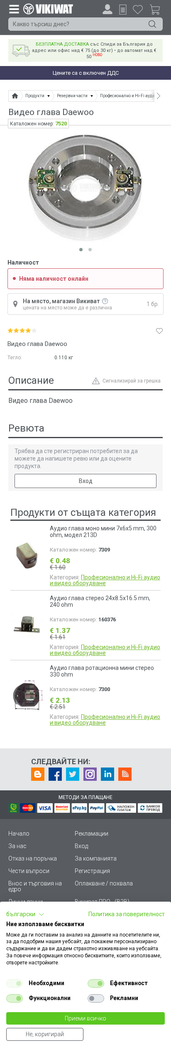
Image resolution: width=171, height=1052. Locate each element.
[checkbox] (14, 983)
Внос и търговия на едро (35, 886)
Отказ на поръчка (32, 858)
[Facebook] (55, 774)
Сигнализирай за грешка (132, 381)
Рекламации (91, 833)
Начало (18, 833)
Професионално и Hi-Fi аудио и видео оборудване (105, 580)
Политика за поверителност (126, 914)
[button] (25, 915)
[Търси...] (152, 24)
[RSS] (125, 774)
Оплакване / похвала (104, 883)
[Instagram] (90, 774)
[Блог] (37, 774)
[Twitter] (72, 774)
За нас (17, 846)
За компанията (96, 858)
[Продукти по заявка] (123, 10)
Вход (86, 481)
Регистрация (92, 871)
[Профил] (107, 9)
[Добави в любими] (159, 330)
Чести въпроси (28, 871)
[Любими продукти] (138, 9)
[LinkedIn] (107, 774)
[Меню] (13, 8)
